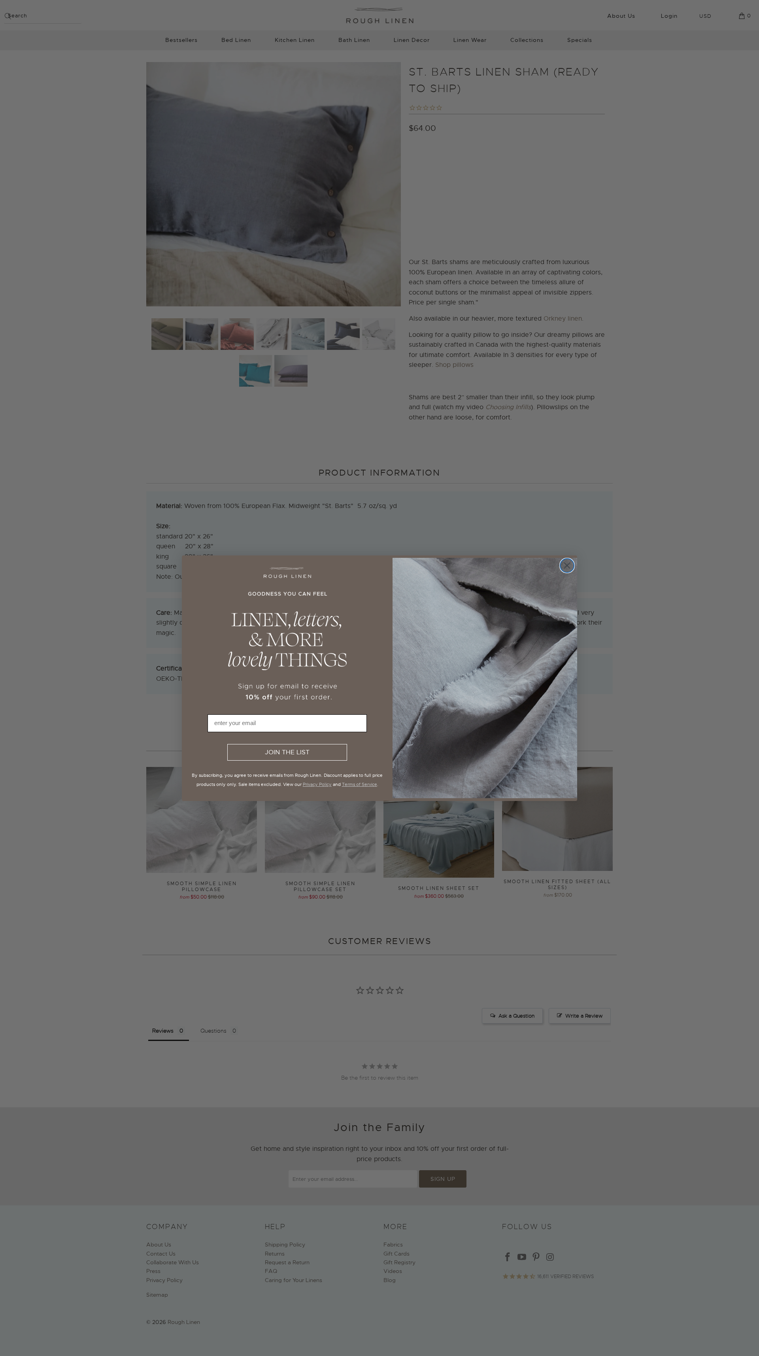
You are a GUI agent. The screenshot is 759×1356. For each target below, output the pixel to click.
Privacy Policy (317, 784)
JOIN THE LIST (287, 752)
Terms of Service (359, 784)
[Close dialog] (567, 565)
